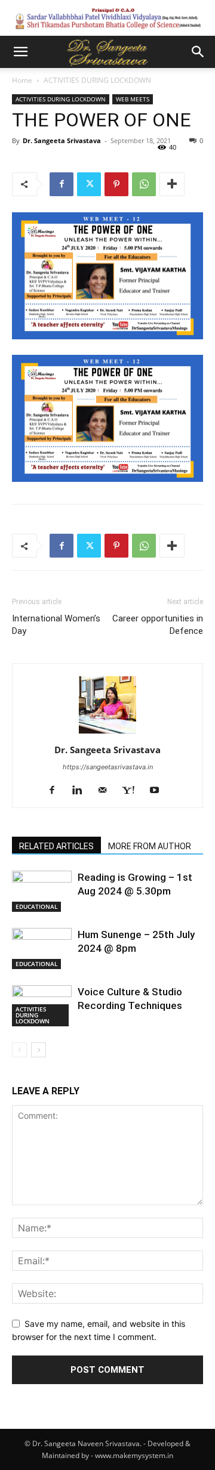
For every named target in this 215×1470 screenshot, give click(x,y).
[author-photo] (107, 733)
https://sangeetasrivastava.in (108, 767)
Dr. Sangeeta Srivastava (62, 140)
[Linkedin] (81, 791)
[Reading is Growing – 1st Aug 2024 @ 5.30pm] (42, 891)
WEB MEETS (132, 99)
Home (22, 80)
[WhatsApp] (144, 184)
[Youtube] (158, 791)
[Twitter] (89, 184)
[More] (172, 184)
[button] (20, 52)
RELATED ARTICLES (56, 846)
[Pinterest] (116, 184)
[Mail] (106, 791)
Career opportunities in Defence (157, 624)
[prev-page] (19, 1049)
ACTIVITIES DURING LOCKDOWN (97, 80)
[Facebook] (61, 184)
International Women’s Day (56, 624)
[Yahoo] (132, 791)
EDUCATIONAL (36, 906)
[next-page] (38, 1049)
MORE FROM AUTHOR (149, 846)
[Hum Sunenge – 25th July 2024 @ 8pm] (42, 948)
